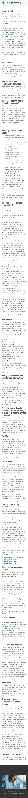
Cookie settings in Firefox (9, 559)
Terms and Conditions (18, 793)
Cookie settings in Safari (9, 563)
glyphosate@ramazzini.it (9, 59)
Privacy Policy (7, 793)
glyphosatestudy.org (8, 32)
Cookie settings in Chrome (9, 561)
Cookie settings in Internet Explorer (12, 557)
